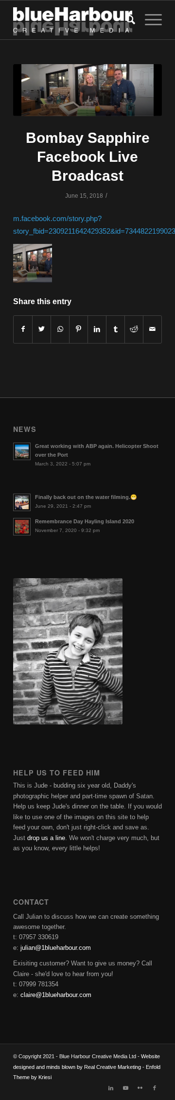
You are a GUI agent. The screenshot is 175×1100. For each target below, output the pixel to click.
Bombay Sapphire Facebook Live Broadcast (88, 157)
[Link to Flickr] (140, 1088)
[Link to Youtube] (125, 1088)
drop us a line (46, 838)
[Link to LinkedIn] (111, 1088)
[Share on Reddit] (134, 329)
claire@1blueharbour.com (55, 994)
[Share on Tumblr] (115, 329)
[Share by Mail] (152, 329)
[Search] (125, 19)
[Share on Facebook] (23, 329)
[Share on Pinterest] (79, 329)
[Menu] (148, 19)
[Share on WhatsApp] (60, 329)
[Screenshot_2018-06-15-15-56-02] (87, 90)
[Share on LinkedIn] (97, 329)
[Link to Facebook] (154, 1088)
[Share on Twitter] (42, 329)
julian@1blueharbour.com (55, 947)
